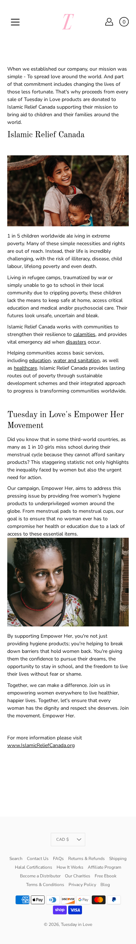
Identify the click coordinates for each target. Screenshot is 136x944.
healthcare (25, 368)
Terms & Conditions (45, 885)
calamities (84, 334)
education (40, 360)
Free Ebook (105, 876)
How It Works (70, 867)
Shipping (118, 858)
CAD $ (62, 839)
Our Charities (77, 876)
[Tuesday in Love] (68, 22)
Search (15, 858)
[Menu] (15, 22)
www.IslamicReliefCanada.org (41, 745)
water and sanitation (76, 360)
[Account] (109, 22)
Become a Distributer (40, 876)
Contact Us (38, 858)
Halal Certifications (33, 867)
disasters (76, 342)
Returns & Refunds (86, 858)
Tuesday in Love (76, 924)
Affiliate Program (104, 867)
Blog (105, 885)
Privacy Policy (82, 885)
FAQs (58, 858)
